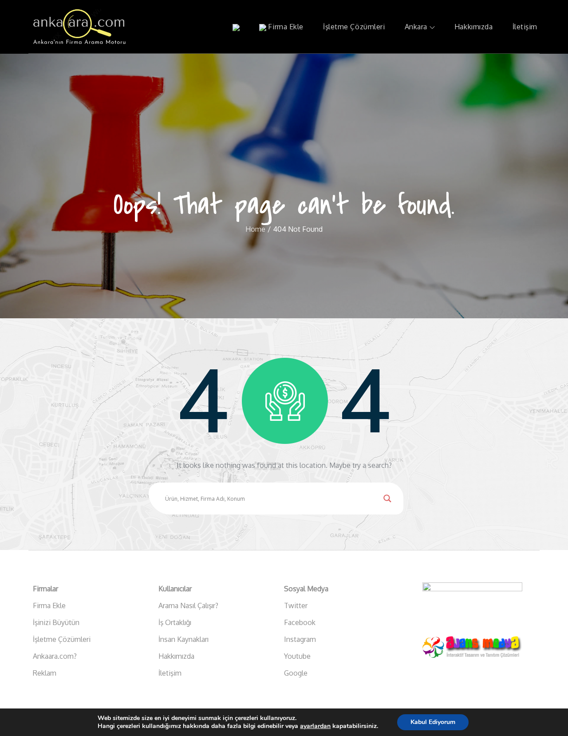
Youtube (297, 656)
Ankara (416, 26)
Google (296, 673)
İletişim (525, 26)
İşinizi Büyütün (56, 622)
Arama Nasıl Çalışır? (188, 605)
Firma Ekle (285, 26)
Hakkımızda (473, 26)
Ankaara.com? (55, 656)
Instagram (300, 639)
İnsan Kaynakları (183, 639)
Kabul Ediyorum (432, 722)
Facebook (300, 622)
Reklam (44, 673)
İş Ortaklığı (174, 622)
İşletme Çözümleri (354, 26)
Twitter (296, 605)
